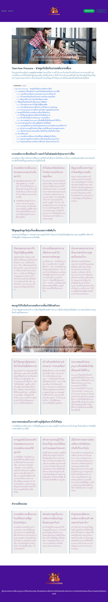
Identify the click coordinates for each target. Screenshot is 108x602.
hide (24, 85)
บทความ (10, 11)
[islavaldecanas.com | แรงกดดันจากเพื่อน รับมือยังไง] (54, 11)
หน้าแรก (4, 11)
